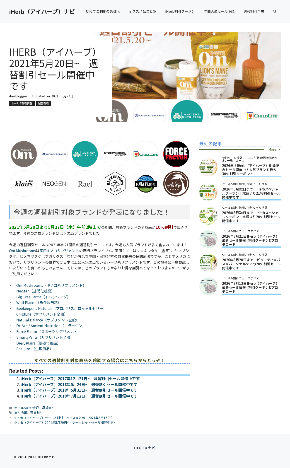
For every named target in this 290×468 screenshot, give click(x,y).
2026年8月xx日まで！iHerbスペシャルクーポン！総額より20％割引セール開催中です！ (251, 216)
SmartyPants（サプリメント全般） (45, 337)
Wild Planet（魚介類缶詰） (38, 302)
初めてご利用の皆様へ (103, 11)
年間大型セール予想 (219, 11)
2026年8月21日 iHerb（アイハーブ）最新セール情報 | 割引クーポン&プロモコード (250, 240)
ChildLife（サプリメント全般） (42, 314)
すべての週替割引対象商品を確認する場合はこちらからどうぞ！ (99, 360)
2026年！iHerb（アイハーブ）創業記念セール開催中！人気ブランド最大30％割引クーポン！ (250, 169)
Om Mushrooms (22, 250)
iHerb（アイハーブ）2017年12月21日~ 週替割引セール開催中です (80, 378)
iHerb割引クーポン (180, 11)
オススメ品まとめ (142, 11)
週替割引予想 (254, 11)
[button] (274, 11)
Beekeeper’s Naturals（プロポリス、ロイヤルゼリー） (61, 308)
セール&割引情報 (21, 103)
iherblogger (18, 96)
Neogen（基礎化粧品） (35, 291)
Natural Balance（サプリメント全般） (47, 320)
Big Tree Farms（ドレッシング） (43, 296)
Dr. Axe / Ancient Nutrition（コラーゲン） (51, 325)
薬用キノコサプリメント (59, 250)
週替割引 (43, 103)
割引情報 (20, 412)
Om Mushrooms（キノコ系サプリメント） (51, 285)
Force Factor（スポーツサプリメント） (48, 331)
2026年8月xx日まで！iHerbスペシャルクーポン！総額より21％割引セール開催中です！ (251, 193)
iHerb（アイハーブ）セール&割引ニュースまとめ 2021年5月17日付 (64, 417)
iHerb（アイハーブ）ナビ (42, 11)
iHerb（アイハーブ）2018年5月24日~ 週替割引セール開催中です (79, 384)
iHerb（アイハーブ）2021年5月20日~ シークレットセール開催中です (65, 422)
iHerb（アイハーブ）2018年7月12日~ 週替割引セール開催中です (79, 396)
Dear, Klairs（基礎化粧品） (38, 343)
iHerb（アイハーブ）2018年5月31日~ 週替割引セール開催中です (79, 390)
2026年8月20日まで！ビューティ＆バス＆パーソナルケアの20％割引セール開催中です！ (251, 263)
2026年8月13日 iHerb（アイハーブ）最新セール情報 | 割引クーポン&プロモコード (250, 287)
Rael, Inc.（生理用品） (34, 348)
